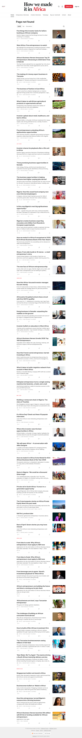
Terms (41, 730)
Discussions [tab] (29, 26)
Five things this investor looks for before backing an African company (31, 32)
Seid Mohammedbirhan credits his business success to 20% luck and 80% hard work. (33, 387)
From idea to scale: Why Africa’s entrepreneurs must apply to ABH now (31, 544)
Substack (35, 736)
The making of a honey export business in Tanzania (32, 75)
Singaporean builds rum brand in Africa (31, 673)
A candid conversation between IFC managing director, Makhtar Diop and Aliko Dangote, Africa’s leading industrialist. (32, 448)
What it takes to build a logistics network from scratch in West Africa (33, 368)
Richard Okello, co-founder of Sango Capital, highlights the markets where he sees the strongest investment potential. (33, 434)
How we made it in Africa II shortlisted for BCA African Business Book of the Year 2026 (33, 459)
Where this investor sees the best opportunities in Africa (29, 430)
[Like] (18, 41)
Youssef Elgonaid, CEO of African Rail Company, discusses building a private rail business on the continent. (32, 491)
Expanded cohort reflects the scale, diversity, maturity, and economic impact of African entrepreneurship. (33, 343)
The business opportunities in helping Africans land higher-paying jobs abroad (32, 178)
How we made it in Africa (27, 38)
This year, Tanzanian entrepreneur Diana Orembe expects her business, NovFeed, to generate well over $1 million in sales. (33, 645)
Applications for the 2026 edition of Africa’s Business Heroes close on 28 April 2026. (33, 591)
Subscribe (69, 6)
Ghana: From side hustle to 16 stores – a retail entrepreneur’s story (33, 253)
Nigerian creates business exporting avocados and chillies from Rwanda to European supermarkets (31, 223)
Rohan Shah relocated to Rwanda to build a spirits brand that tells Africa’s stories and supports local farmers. (33, 676)
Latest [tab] (19, 26)
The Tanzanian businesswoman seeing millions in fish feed (31, 642)
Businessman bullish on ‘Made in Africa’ (31, 686)
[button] (12, 15)
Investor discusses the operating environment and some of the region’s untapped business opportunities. (33, 316)
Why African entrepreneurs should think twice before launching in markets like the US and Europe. (31, 618)
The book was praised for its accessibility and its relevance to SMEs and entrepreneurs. (33, 242)
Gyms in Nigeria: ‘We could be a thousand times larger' (32, 473)
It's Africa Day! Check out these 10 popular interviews (32, 415)
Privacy (37, 730)
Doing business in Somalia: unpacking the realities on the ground (32, 312)
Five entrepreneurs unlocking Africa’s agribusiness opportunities (30, 131)
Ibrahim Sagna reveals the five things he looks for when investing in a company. (32, 36)
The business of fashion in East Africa (31, 89)
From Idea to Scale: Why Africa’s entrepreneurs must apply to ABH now (31, 558)
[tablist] (25, 26)
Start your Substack (38, 733)
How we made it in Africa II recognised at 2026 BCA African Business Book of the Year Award (34, 239)
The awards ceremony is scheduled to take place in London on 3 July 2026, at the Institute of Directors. (33, 462)
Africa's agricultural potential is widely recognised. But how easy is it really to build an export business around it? (33, 228)
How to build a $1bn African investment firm (33, 628)
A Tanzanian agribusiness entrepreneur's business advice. (32, 516)
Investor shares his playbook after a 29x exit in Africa (33, 149)
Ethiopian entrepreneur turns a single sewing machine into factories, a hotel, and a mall (33, 383)
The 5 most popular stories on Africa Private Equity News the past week (33, 502)
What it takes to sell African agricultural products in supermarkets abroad (31, 102)
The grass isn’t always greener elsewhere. (28, 605)
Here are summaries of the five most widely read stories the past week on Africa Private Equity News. (33, 506)
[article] (41, 35)
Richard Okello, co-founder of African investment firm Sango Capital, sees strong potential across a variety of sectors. (33, 120)
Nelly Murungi (24, 721)
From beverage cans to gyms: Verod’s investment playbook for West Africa (30, 573)
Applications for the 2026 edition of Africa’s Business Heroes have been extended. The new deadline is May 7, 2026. (33, 547)
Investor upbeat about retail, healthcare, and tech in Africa (33, 117)
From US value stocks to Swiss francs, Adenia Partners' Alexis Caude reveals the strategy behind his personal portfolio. (33, 287)
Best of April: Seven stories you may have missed (32, 526)
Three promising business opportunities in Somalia (32, 164)
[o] (59, 77)
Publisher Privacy (45, 728)
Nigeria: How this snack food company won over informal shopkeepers (33, 193)
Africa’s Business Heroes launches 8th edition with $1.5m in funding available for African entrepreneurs (34, 715)
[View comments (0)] (28, 41)
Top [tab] (23, 26)
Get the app (47, 733)
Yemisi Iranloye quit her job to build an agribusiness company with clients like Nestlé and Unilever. (31, 703)
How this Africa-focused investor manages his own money (32, 284)
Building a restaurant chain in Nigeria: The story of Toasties (32, 401)
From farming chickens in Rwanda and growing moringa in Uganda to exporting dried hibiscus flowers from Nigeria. (33, 135)
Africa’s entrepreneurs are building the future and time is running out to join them (33, 587)
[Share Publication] (62, 6)
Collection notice (47, 730)
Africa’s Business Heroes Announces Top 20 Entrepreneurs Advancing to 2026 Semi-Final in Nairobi (33, 60)
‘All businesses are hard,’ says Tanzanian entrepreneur (32, 602)
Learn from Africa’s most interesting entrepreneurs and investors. (32, 419)
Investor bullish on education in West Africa (33, 326)
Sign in (77, 6)
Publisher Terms (53, 728)
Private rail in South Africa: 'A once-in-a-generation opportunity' (31, 488)
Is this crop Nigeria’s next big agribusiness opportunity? (32, 207)
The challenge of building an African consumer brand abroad (30, 614)
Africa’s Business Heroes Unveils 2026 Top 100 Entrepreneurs (32, 339)
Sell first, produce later (25, 513)
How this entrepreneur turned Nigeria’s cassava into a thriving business (31, 699)
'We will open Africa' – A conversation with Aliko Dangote (32, 444)
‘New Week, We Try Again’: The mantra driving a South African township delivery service (33, 656)
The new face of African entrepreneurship (32, 267)
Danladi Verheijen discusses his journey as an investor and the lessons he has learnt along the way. (33, 576)
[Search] (58, 6)
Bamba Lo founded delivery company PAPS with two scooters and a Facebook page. (34, 372)
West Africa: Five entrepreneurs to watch (32, 45)
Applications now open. (23, 719)
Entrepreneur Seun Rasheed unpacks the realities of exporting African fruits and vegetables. (31, 106)
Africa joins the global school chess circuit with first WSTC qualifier (32, 298)
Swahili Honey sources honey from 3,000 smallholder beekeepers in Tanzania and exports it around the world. (32, 79)
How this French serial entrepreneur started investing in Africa (33, 354)
